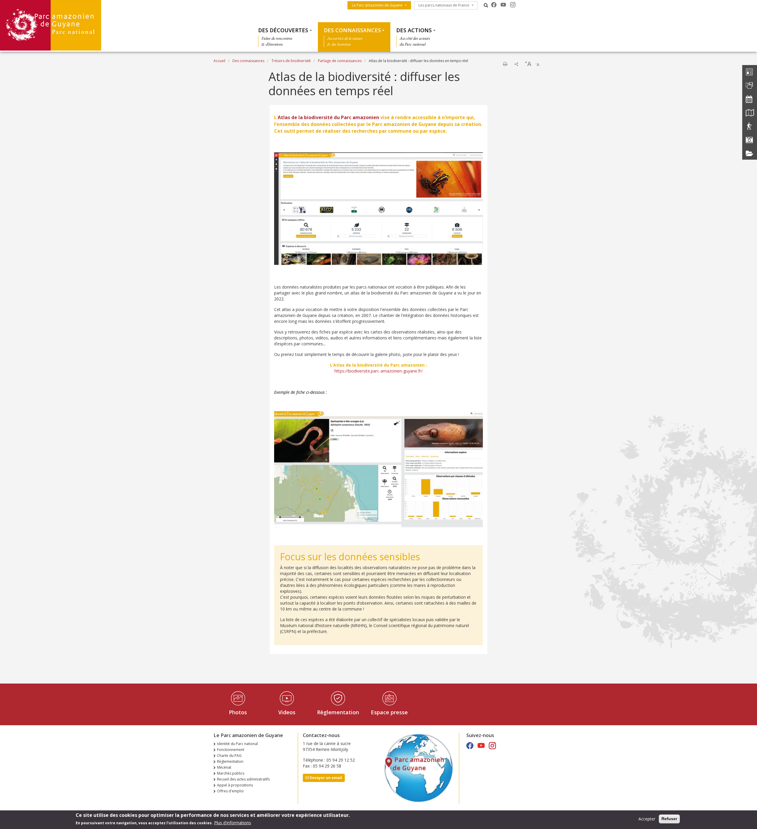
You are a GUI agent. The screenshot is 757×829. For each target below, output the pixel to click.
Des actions (414, 30)
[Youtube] (503, 4)
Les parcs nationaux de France (443, 5)
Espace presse (389, 712)
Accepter (646, 819)
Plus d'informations (232, 822)
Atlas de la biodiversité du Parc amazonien (328, 117)
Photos (238, 712)
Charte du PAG (229, 755)
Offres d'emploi (230, 791)
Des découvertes (283, 30)
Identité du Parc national (237, 743)
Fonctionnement (230, 749)
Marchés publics (230, 773)
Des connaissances (352, 30)
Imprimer (505, 64)
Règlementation (338, 712)
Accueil (219, 60)
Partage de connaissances (340, 60)
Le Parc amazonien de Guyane (377, 5)
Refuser (669, 818)
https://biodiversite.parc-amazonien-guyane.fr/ (378, 371)
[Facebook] (493, 4)
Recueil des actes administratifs (243, 779)
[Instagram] (512, 4)
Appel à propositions (235, 785)
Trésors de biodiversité (291, 60)
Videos (286, 712)
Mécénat (224, 767)
